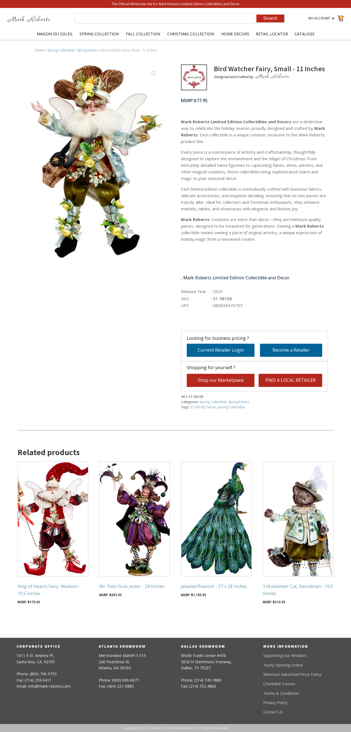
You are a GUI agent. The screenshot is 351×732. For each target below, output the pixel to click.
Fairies (211, 407)
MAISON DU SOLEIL (55, 33)
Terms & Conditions (281, 693)
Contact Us (273, 711)
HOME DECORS (235, 33)
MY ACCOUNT (319, 18)
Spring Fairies (87, 50)
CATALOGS (305, 33)
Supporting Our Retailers (285, 655)
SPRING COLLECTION (99, 33)
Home (40, 50)
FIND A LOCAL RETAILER (290, 380)
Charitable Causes (279, 683)
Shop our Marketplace (221, 380)
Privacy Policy (275, 702)
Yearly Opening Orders (283, 665)
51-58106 (197, 407)
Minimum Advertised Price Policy (292, 674)
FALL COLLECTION (143, 33)
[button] (154, 74)
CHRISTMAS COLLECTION (190, 33)
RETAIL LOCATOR (272, 33)
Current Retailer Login (221, 350)
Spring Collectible (61, 50)
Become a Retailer (291, 350)
